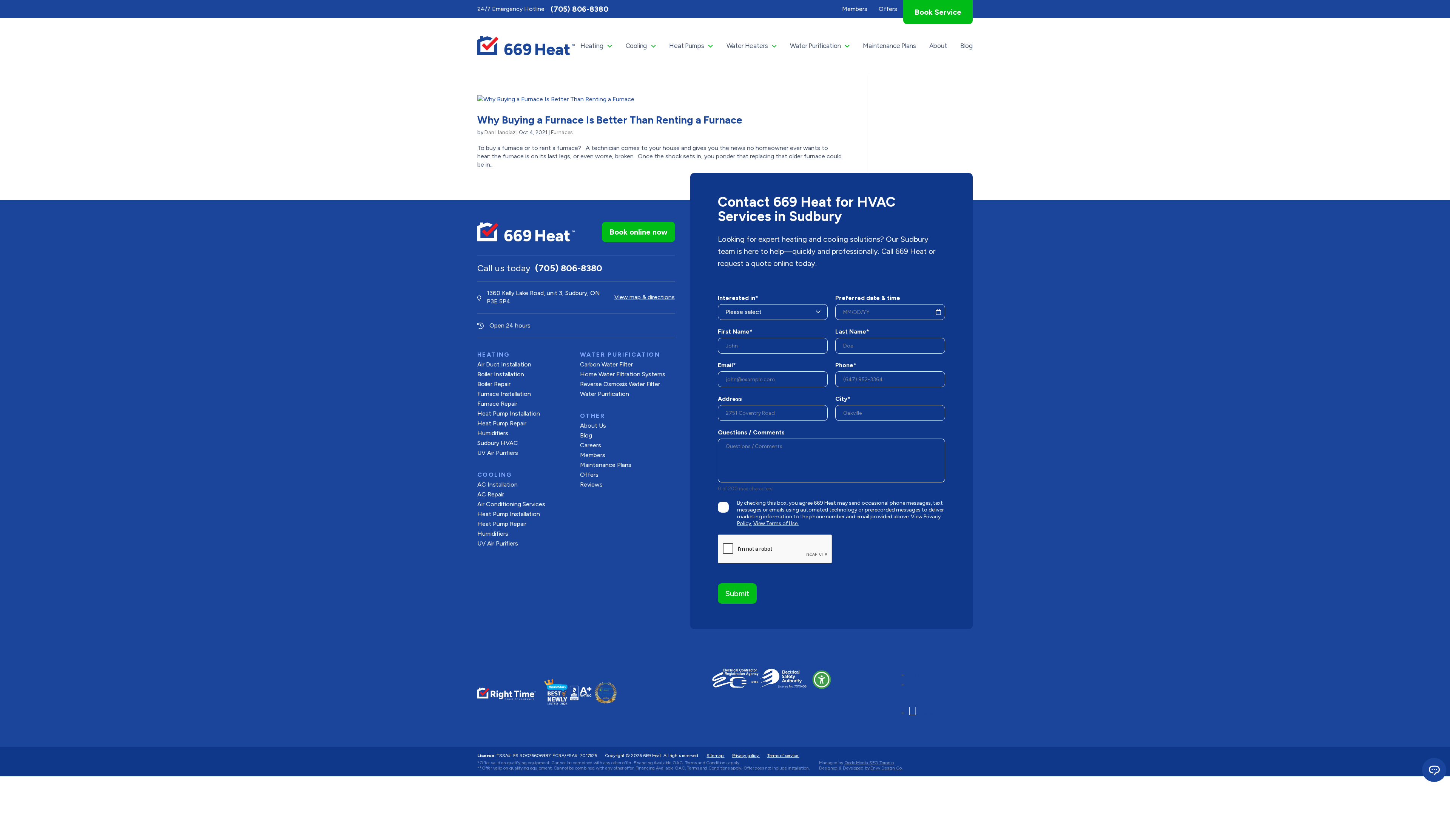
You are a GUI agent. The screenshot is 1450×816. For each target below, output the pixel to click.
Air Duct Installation (504, 364)
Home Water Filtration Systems (622, 374)
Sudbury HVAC (497, 443)
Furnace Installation (504, 393)
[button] (821, 679)
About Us (593, 425)
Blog (966, 45)
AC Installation (497, 484)
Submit (737, 593)
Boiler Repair (494, 384)
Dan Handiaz (499, 132)
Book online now (638, 231)
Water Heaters (747, 45)
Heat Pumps (686, 45)
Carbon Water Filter (606, 364)
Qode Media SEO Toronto (869, 762)
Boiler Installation (500, 374)
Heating (591, 45)
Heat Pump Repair (501, 523)
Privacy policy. (746, 755)
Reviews (591, 484)
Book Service (938, 12)
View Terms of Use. (776, 523)
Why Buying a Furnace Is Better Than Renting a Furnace (609, 120)
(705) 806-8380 (579, 9)
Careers (590, 445)
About (938, 45)
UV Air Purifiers (497, 452)
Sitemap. (715, 755)
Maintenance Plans (889, 45)
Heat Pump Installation (508, 413)
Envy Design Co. (886, 768)
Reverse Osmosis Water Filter (620, 384)
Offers (589, 474)
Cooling (636, 45)
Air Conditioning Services (511, 504)
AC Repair (490, 494)
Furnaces (562, 132)
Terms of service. (783, 755)
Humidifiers (492, 433)
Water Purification (815, 45)
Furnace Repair (497, 403)
